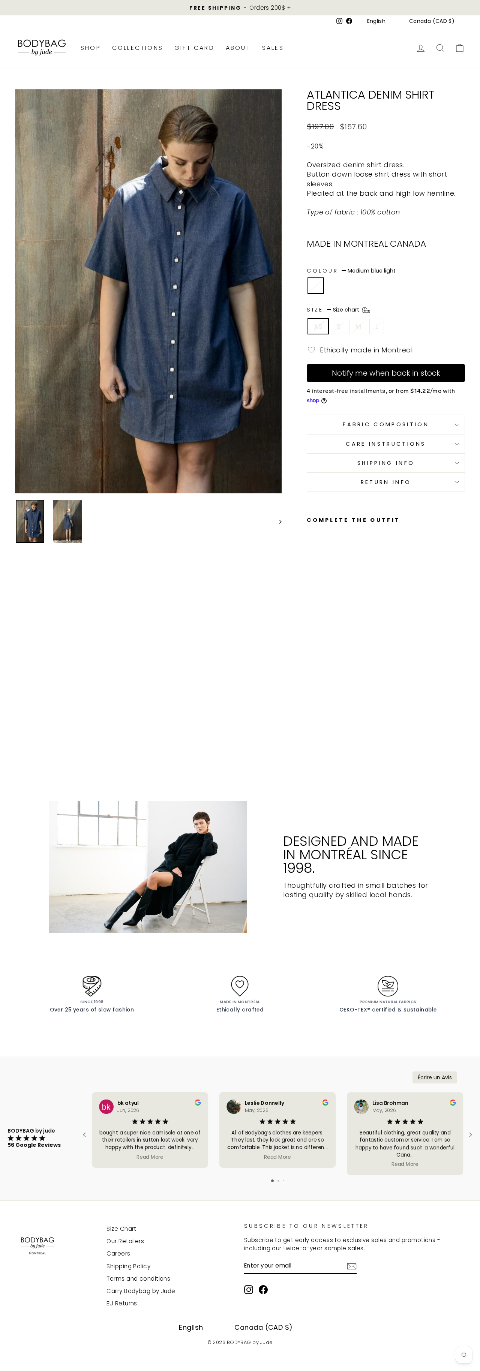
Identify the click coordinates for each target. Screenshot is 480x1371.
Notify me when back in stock (386, 373)
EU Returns (121, 1303)
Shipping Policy (128, 1266)
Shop (91, 47)
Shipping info (385, 463)
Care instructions (386, 444)
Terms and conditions (138, 1279)
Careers (118, 1253)
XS (318, 326)
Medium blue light (315, 285)
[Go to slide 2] (278, 1181)
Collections (137, 47)
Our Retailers (125, 1241)
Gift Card (194, 47)
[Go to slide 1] (272, 1180)
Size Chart (121, 1229)
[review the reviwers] (198, 1103)
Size (334, 309)
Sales (273, 47)
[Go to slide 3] (283, 1180)
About (238, 47)
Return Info (386, 482)
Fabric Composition (386, 424)
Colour (351, 270)
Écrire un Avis (435, 1077)
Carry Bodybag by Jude (140, 1291)
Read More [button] (150, 1156)
